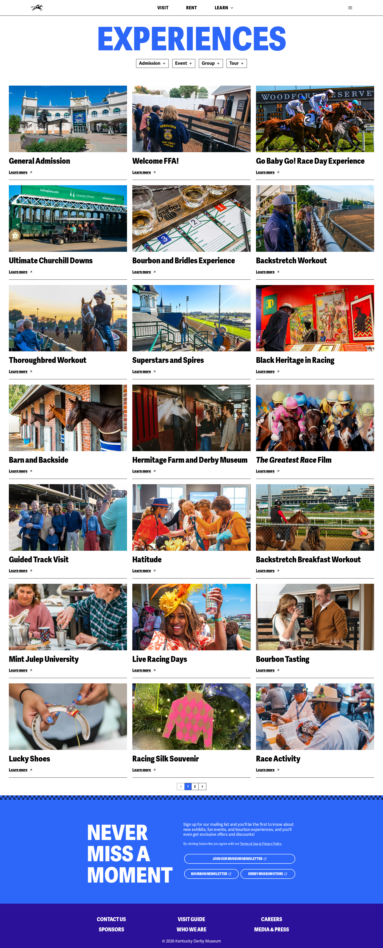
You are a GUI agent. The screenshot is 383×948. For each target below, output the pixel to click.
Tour (234, 63)
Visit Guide (191, 919)
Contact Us (111, 919)
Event (181, 63)
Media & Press (271, 929)
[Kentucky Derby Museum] (36, 7)
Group (208, 63)
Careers (271, 919)
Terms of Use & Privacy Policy (260, 844)
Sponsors (111, 929)
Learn (221, 8)
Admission (149, 63)
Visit (162, 8)
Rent (191, 8)
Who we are (191, 929)
